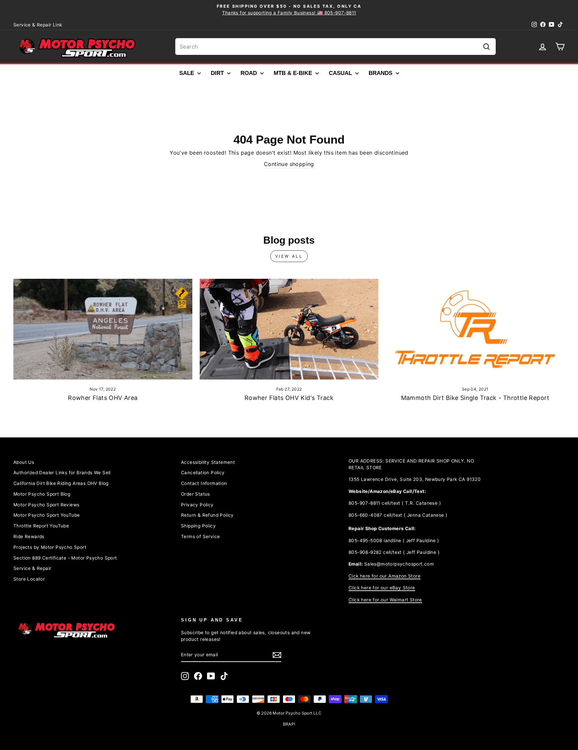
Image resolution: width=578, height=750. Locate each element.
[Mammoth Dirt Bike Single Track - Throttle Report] (475, 329)
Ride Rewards (28, 536)
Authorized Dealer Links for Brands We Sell (62, 472)
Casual (341, 73)
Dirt (218, 73)
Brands (381, 73)
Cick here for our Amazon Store (384, 576)
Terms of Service (200, 536)
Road (249, 73)
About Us (23, 462)
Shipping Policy (198, 525)
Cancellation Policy (203, 472)
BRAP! (289, 724)
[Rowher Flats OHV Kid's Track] (289, 329)
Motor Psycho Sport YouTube (46, 515)
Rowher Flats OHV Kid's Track (289, 397)
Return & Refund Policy (207, 515)
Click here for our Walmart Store (385, 599)
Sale (187, 73)
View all (289, 256)
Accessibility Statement (208, 462)
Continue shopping (289, 164)
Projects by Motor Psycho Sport (49, 547)
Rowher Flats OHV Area (102, 397)
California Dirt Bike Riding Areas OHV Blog (61, 483)
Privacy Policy (197, 504)
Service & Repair (32, 568)
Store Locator (29, 579)
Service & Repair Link (37, 24)
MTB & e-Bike (294, 73)
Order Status (195, 494)
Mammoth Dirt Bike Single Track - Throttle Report (475, 397)
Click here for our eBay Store (382, 587)
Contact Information (204, 483)
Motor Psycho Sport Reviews (46, 504)
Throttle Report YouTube (41, 525)
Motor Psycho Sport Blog (41, 494)
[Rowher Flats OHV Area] (102, 329)
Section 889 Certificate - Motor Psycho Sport (65, 558)
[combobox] (335, 46)
